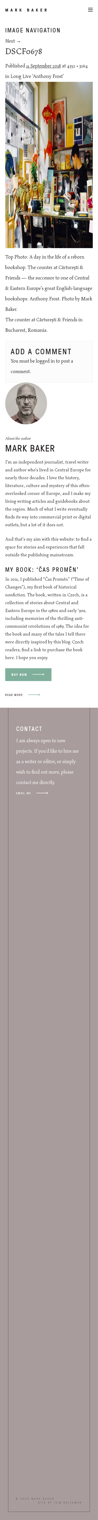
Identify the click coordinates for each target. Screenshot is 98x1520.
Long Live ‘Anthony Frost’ (37, 76)
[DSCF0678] (49, 247)
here (9, 657)
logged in (45, 361)
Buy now (19, 674)
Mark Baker (27, 10)
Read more (14, 695)
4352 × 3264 (77, 66)
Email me (23, 793)
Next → (13, 41)
